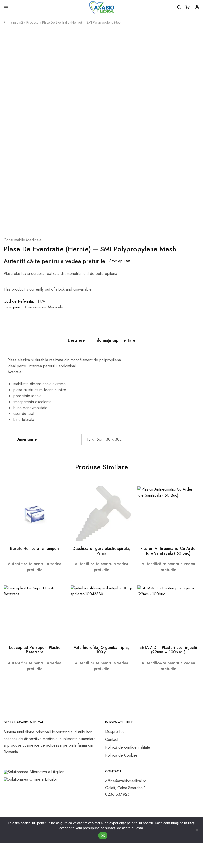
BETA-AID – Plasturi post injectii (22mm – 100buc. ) (168, 650)
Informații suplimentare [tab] (115, 340)
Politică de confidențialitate (127, 747)
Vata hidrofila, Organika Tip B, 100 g (101, 650)
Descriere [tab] (76, 340)
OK (103, 836)
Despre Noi (115, 731)
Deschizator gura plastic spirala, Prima (101, 551)
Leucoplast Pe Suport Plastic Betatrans (34, 650)
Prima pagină (13, 22)
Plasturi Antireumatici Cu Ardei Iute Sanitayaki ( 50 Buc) (168, 551)
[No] (196, 829)
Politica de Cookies (121, 755)
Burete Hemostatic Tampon (34, 548)
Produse (32, 22)
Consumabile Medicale (23, 240)
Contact (111, 739)
